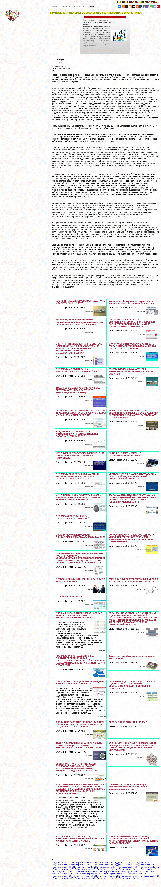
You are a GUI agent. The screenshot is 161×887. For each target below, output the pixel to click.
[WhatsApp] (151, 6)
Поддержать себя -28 (115, 874)
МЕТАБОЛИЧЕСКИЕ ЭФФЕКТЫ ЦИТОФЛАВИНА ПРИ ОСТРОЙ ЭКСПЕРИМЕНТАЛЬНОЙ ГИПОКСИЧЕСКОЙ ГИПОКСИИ (133, 476)
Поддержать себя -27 (93, 874)
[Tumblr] (144, 6)
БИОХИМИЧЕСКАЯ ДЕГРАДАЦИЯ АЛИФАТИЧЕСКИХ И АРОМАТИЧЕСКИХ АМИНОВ (81, 536)
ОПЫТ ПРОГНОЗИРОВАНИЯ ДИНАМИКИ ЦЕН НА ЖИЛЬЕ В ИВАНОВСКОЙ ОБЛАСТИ (80, 682)
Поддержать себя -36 (85, 878)
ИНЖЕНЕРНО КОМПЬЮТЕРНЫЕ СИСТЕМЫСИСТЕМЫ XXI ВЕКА (125, 454)
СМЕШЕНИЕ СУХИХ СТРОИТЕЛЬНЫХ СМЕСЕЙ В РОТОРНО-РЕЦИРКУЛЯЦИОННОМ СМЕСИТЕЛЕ (133, 580)
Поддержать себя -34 (149, 876)
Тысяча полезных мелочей (139, 1)
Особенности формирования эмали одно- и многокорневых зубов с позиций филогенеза (131, 302)
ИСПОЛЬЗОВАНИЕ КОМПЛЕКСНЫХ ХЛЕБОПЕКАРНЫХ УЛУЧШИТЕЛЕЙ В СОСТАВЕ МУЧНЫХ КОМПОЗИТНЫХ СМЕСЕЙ (80, 838)
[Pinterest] (158, 6)
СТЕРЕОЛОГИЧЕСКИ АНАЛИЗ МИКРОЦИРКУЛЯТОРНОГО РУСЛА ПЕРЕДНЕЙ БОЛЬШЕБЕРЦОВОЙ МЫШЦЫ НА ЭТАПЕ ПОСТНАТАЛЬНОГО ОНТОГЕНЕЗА (132, 323)
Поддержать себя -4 (123, 862)
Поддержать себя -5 (144, 862)
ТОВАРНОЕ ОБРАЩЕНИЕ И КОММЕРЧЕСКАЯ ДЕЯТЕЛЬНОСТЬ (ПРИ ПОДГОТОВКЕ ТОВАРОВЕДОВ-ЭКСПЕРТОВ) (78, 390)
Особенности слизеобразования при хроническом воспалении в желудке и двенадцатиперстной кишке (128, 786)
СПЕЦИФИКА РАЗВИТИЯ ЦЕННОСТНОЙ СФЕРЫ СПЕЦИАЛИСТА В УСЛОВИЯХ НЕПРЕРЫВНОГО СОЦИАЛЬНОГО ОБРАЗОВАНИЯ (80, 724)
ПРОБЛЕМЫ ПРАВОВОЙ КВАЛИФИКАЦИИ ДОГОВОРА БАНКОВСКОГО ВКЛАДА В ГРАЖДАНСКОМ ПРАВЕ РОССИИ (77, 476)
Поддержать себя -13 (105, 867)
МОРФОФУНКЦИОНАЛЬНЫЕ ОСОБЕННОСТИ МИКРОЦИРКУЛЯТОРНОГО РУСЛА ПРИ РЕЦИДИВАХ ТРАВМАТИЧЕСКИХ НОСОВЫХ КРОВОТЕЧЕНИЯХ (131, 538)
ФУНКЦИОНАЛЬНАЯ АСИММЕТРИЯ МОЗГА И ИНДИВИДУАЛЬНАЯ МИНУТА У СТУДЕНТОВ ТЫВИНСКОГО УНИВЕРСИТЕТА (78, 497)
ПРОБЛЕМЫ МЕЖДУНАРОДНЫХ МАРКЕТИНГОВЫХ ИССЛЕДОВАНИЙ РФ (76, 370)
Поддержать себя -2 (81, 862)
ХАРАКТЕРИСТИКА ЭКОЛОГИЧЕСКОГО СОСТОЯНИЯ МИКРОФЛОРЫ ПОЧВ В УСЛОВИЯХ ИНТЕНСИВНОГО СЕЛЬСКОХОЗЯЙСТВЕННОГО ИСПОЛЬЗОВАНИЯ (133, 414)
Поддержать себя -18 (107, 869)
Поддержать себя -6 (61, 865)
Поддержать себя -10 (144, 865)
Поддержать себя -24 (132, 871)
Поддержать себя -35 (63, 878)
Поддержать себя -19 (129, 869)
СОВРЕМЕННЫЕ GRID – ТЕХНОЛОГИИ (128, 722)
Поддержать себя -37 (107, 878)
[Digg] (133, 6)
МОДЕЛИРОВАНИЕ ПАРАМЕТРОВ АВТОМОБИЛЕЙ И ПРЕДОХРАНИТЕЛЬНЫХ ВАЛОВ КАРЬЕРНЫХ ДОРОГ (77, 434)
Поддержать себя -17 (85, 869)
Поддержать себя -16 (63, 869)
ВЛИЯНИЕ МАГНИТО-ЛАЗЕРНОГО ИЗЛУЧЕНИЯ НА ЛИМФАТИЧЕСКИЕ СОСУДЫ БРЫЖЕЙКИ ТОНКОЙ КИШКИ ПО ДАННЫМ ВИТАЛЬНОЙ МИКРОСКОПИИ (132, 746)
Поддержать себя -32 (105, 876)
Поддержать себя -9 (123, 865)
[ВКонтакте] (119, 6)
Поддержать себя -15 (149, 867)
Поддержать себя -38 (129, 878)
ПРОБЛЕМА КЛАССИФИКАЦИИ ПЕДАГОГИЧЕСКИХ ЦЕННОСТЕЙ (72, 517)
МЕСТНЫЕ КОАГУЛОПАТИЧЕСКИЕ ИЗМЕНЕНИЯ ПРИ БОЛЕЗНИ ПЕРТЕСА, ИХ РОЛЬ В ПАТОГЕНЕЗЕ (80, 455)
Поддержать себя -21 (66, 871)
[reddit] (137, 6)
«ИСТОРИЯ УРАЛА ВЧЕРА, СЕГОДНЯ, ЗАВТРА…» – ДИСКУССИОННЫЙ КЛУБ (80, 302)
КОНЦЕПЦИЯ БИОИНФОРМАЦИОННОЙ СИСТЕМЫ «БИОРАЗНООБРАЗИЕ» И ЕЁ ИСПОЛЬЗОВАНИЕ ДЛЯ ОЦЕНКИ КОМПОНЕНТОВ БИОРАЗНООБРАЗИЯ (133, 839)
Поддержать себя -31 (83, 876)
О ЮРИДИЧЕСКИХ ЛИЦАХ (69, 597)
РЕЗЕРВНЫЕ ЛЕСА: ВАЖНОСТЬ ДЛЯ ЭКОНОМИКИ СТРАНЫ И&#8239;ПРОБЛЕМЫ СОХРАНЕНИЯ (131, 371)
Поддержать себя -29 (137, 874)
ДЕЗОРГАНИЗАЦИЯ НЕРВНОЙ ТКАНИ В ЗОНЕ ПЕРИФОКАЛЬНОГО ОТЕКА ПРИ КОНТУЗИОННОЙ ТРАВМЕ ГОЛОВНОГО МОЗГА (79, 745)
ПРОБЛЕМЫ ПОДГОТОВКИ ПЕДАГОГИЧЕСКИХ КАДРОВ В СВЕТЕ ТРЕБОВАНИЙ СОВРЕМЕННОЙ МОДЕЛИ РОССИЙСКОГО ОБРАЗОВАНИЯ (132, 684)
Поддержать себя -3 (102, 862)
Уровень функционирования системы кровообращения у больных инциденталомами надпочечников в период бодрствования (80, 322)
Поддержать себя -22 (88, 871)
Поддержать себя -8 (102, 865)
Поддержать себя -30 (61, 876)
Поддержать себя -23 (110, 871)
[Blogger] (130, 6)
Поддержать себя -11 (61, 867)
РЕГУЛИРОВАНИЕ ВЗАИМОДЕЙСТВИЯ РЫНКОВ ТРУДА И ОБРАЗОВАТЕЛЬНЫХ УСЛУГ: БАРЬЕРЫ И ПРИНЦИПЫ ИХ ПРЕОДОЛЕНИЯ (81, 413)
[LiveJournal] (140, 6)
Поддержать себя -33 (127, 876)
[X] (126, 6)
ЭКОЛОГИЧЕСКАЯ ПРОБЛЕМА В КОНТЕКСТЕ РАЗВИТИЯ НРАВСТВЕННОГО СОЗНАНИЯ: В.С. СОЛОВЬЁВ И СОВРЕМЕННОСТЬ (132, 346)
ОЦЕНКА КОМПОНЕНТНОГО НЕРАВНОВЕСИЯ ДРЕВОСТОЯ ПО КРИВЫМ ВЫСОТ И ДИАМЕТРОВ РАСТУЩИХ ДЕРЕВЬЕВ (79, 615)
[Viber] (147, 6)
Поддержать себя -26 (71, 874)
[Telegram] (154, 6)
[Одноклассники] (123, 6)
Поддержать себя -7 (81, 865)
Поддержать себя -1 (61, 862)
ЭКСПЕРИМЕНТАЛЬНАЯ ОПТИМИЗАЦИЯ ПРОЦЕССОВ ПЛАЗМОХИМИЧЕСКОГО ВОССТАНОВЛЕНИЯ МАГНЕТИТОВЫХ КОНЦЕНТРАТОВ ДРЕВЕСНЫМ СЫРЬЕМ (76, 767)
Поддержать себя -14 (127, 867)
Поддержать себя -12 (83, 867)
